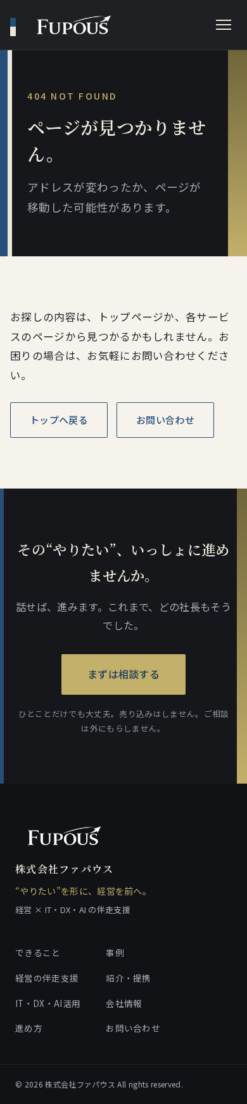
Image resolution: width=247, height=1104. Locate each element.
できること (38, 952)
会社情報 (124, 1003)
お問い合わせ (165, 419)
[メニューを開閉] (223, 24)
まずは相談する (123, 673)
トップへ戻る (59, 419)
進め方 (28, 1028)
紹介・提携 (128, 977)
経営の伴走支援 (47, 977)
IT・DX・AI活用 (47, 1003)
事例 (115, 952)
